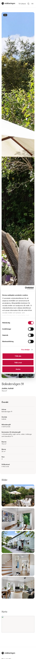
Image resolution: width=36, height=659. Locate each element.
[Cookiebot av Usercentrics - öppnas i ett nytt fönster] (25, 288)
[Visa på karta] (18, 624)
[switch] (31, 329)
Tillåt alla (18, 356)
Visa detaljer (25, 349)
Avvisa (18, 369)
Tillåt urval (18, 362)
